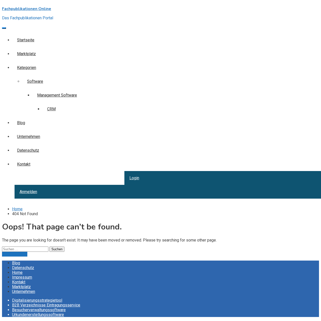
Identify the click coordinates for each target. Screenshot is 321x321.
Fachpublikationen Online (26, 9)
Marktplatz (21, 286)
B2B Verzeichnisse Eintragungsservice (46, 305)
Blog (16, 263)
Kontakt (18, 282)
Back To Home (14, 254)
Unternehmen (23, 291)
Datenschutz (23, 267)
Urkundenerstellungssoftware (38, 314)
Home (17, 272)
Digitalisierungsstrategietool (37, 300)
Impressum (22, 277)
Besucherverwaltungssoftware (39, 309)
